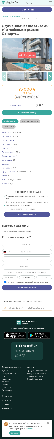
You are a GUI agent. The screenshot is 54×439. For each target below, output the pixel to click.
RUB (24, 97)
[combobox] (6, 251)
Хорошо (14, 433)
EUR (18, 97)
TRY (36, 97)
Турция (5, 371)
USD (30, 97)
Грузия (5, 384)
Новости (6, 400)
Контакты (7, 408)
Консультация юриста (36, 373)
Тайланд (5, 382)
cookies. (29, 428)
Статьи (5, 404)
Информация (10, 121)
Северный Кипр (9, 373)
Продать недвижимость (37, 371)
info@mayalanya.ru (36, 308)
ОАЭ (4, 376)
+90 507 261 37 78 (16, 308)
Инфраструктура (30, 121)
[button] (50, 76)
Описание (9, 126)
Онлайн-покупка (34, 379)
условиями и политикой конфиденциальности (32, 282)
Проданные (7, 390)
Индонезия (6, 379)
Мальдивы (6, 387)
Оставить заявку (28, 113)
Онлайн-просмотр (35, 376)
